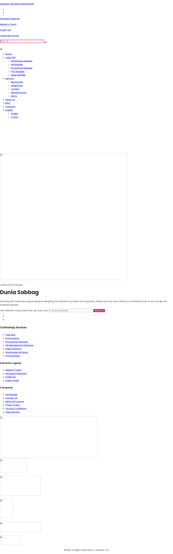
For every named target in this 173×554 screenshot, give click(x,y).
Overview (10, 334)
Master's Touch (13, 370)
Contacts (10, 106)
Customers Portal (9, 35)
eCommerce (12, 338)
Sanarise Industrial (10, 18)
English (9, 110)
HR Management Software (19, 345)
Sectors (9, 78)
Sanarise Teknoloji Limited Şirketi (17, 3)
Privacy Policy (12, 405)
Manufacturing (18, 92)
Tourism (15, 89)
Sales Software (13, 348)
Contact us (11, 398)
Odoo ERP (10, 57)
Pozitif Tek (5, 30)
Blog (7, 103)
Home (8, 54)
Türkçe (14, 117)
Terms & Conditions (15, 408)
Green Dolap (12, 380)
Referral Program (14, 401)
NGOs (14, 96)
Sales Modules (18, 75)
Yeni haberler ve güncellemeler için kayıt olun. (24, 310)
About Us (10, 99)
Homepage (11, 394)
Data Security (12, 412)
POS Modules (17, 71)
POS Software (12, 355)
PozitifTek (10, 377)
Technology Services (13, 327)
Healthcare (17, 85)
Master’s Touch (8, 24)
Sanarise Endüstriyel (16, 373)
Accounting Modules (21, 68)
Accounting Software (16, 341)
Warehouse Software (16, 352)
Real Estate (17, 82)
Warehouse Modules (21, 61)
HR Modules (17, 64)
